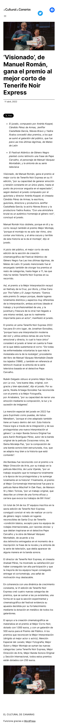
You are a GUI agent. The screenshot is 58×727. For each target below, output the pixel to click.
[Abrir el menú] (5, 16)
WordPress (29, 721)
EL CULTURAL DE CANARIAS (18, 714)
